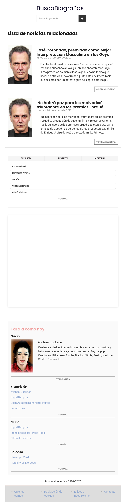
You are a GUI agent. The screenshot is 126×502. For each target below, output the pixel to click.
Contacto (109, 491)
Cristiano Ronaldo (20, 186)
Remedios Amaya (21, 173)
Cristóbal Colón (19, 192)
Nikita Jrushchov (21, 438)
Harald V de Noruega (23, 462)
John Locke (18, 408)
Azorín (15, 179)
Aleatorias (99, 158)
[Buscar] (82, 18)
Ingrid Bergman (20, 397)
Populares (26, 158)
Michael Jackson (21, 391)
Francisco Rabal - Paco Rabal (28, 432)
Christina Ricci (19, 166)
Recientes (63, 158)
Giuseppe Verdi (20, 457)
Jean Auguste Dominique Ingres (30, 402)
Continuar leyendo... (106, 89)
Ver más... (63, 199)
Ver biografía (63, 379)
